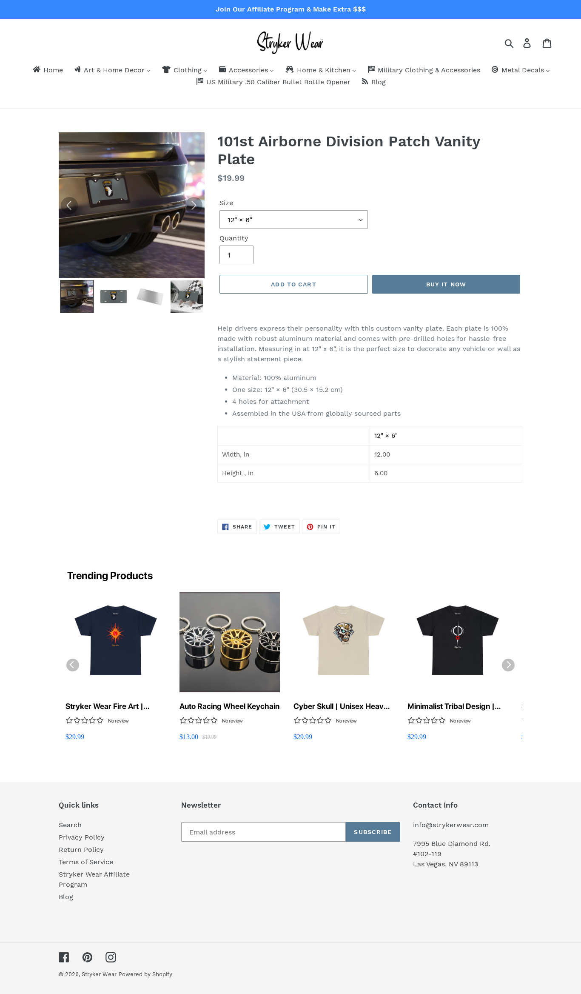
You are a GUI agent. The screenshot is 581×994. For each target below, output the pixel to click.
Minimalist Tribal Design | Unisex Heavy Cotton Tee (451, 706)
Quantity (233, 238)
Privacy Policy (82, 837)
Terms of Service (86, 862)
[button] (77, 296)
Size (226, 203)
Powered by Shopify (145, 974)
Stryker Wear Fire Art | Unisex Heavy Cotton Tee (109, 706)
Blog (66, 897)
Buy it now (446, 284)
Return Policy (81, 849)
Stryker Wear (99, 974)
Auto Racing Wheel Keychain (229, 706)
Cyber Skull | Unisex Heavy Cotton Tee (340, 706)
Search (70, 825)
